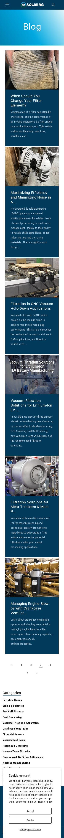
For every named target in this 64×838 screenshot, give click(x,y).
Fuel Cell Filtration (13, 711)
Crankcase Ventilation (15, 728)
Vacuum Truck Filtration (17, 751)
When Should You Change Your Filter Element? (26, 100)
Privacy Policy (44, 801)
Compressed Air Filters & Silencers (23, 757)
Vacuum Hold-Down (14, 740)
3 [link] (40, 664)
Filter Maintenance (13, 734)
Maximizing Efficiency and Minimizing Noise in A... (31, 197)
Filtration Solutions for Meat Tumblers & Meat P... (30, 507)
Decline (30, 820)
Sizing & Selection (13, 705)
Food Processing (12, 717)
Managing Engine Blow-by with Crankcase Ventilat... (30, 608)
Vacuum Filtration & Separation (21, 723)
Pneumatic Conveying (15, 745)
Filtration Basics (12, 700)
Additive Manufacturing (16, 763)
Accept (30, 811)
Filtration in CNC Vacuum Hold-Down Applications (32, 306)
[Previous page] (12, 665)
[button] (7, 5)
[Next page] (37, 673)
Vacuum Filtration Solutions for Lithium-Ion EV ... (31, 405)
